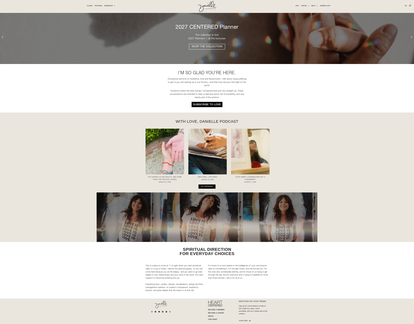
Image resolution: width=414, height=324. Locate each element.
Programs (98, 5)
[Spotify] (166, 311)
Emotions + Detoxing (207, 177)
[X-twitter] (169, 311)
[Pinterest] (162, 311)
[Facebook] (155, 311)
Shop (297, 5)
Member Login (325, 5)
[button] (2, 37)
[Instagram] (151, 311)
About (313, 5)
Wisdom (304, 5)
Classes (90, 5)
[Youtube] (159, 311)
